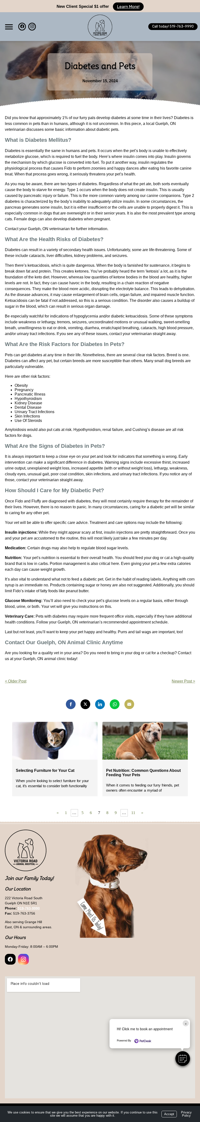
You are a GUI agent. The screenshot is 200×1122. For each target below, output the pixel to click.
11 (133, 812)
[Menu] (9, 26)
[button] (182, 1058)
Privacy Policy (186, 1114)
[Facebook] (22, 26)
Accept (169, 1114)
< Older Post (15, 681)
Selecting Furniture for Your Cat (45, 770)
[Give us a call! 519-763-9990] (173, 26)
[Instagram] (32, 26)
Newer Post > (183, 681)
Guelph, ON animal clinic (44, 659)
